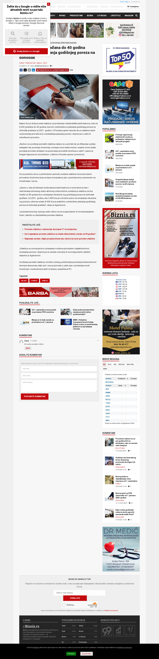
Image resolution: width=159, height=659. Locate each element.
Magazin (129, 15)
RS (104, 364)
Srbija (39, 63)
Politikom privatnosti (111, 610)
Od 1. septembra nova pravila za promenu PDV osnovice (126, 153)
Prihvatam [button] (71, 654)
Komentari (25, 335)
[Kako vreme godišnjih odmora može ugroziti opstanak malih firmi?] (109, 513)
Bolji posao (120, 448)
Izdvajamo (120, 500)
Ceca (26, 341)
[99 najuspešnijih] (106, 631)
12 (131, 520)
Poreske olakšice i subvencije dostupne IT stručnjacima (51, 229)
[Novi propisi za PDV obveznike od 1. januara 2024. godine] (109, 496)
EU (63, 642)
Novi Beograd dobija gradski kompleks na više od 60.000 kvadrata (126, 196)
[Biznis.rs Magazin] (121, 234)
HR (115, 364)
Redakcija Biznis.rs (42, 66)
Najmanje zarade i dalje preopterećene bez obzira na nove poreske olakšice (60, 239)
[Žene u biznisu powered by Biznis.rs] (130, 631)
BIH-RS (121, 364)
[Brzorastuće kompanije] (118, 631)
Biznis (90, 15)
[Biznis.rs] (31, 626)
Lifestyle (115, 15)
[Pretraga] (136, 16)
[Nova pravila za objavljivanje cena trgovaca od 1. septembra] (109, 480)
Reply (28, 348)
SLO (109, 364)
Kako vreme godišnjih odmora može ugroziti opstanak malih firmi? (125, 512)
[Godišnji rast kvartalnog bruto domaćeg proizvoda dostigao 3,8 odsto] (109, 461)
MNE (105, 369)
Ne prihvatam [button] (86, 654)
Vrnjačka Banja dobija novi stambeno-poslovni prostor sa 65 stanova (126, 182)
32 (132, 503)
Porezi (21, 63)
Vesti (52, 15)
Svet (63, 631)
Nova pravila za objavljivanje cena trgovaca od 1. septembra (126, 479)
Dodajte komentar (30, 355)
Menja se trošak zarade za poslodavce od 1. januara (125, 167)
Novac (62, 15)
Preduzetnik (76, 15)
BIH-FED (130, 364)
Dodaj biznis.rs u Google (28, 51)
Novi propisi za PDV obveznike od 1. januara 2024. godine (126, 495)
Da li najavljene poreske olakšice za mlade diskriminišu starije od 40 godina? (60, 234)
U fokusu (101, 15)
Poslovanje (120, 467)
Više (71, 70)
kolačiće (36, 647)
